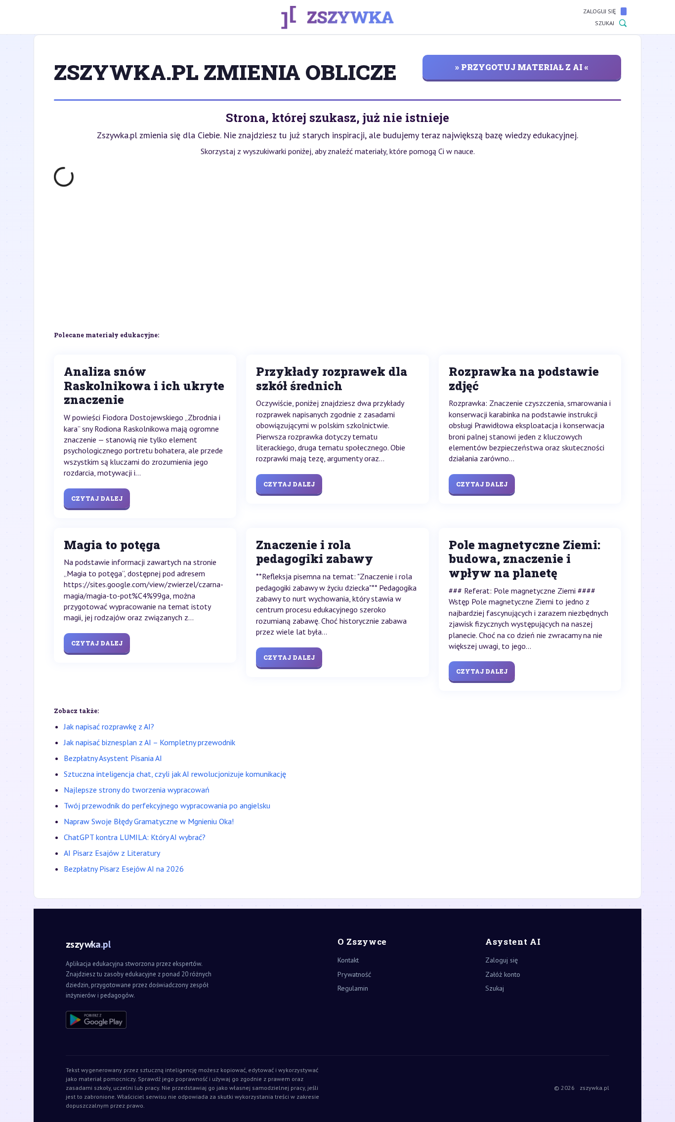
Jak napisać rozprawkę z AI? (109, 726)
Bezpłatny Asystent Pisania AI (113, 758)
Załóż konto (502, 974)
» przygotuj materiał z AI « (522, 67)
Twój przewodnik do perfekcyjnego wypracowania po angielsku (167, 805)
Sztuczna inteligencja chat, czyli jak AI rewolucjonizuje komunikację (175, 774)
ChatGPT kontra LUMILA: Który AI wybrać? (135, 837)
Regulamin (353, 988)
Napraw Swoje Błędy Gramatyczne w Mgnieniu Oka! (149, 821)
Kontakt (348, 960)
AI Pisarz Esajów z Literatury (112, 853)
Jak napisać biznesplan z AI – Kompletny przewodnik (149, 742)
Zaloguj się (599, 11)
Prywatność (354, 974)
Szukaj (604, 23)
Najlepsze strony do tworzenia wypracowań (137, 790)
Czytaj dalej (97, 498)
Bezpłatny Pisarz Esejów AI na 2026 (124, 869)
